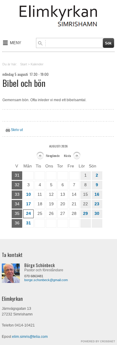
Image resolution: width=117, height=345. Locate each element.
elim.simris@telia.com (30, 337)
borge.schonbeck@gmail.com (46, 280)
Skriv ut (17, 130)
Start (23, 64)
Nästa (67, 155)
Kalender (37, 64)
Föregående (52, 155)
